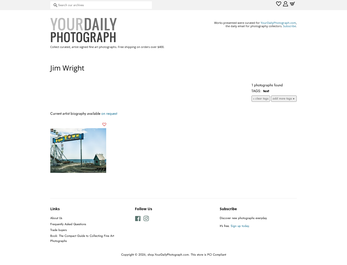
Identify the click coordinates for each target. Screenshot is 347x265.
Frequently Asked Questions (68, 224)
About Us (56, 218)
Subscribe (289, 26)
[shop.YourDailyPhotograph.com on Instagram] (146, 220)
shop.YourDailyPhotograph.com (168, 254)
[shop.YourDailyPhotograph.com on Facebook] (138, 220)
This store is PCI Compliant (208, 254)
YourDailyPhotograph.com (278, 23)
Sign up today (240, 226)
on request (109, 113)
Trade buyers (58, 230)
